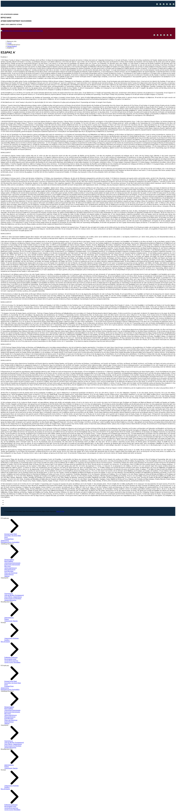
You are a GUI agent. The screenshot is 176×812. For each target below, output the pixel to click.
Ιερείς (6, 537)
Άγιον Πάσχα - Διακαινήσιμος (13, 597)
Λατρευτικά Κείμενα (10, 568)
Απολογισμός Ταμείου (11, 621)
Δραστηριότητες (9, 617)
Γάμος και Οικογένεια (10, 573)
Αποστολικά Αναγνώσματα (12, 563)
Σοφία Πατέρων (9, 574)
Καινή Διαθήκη (8, 561)
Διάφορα (6, 576)
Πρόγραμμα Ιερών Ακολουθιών (10, 542)
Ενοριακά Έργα (8, 539)
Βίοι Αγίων (7, 566)
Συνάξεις (7, 640)
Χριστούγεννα (8, 593)
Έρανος (6, 619)
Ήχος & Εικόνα (5, 641)
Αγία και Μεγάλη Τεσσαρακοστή (14, 595)
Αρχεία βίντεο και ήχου (11, 660)
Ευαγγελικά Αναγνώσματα (12, 564)
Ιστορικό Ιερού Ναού (10, 534)
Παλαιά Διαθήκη (9, 559)
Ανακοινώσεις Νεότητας (11, 638)
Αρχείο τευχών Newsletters (12, 662)
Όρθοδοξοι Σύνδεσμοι (11, 657)
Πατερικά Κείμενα (9, 569)
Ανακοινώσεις (5, 540)
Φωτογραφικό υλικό (10, 659)
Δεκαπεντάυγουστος (10, 600)
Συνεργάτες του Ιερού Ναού (12, 535)
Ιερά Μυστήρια (8, 571)
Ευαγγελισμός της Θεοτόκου (12, 598)
